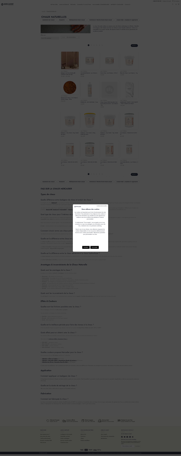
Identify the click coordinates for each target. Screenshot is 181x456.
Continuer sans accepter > (102, 205)
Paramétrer (86, 247)
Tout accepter (94, 247)
